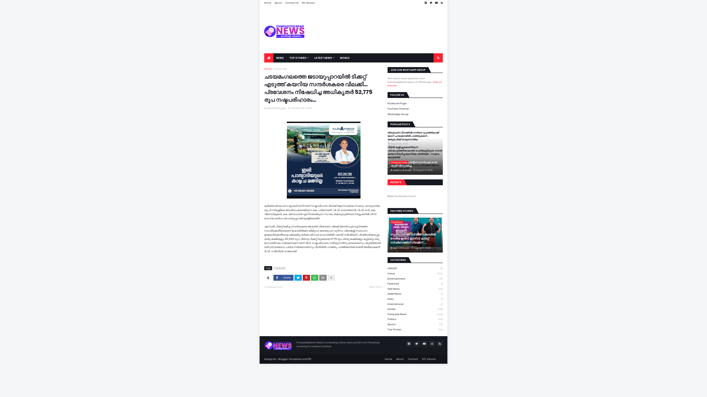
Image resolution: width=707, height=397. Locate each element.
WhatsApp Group (398, 114)
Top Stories (415, 329)
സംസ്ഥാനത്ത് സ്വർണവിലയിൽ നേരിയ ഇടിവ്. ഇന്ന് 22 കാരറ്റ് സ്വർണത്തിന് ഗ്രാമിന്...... (413, 239)
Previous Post (274, 287)
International (415, 304)
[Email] (323, 278)
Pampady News (415, 314)
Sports (415, 324)
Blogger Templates (290, 359)
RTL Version (429, 359)
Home (268, 69)
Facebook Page (397, 103)
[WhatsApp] (314, 278)
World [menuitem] (345, 58)
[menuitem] (268, 57)
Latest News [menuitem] (323, 58)
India (415, 299)
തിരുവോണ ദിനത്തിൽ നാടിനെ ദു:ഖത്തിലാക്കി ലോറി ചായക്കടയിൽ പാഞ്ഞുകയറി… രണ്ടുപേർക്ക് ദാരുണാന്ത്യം (413, 136)
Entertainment (415, 278)
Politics (415, 319)
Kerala (415, 309)
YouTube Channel (398, 108)
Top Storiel (280, 69)
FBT (310, 359)
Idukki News (415, 294)
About (400, 359)
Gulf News (415, 289)
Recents (395, 182)
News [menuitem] (280, 58)
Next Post (375, 287)
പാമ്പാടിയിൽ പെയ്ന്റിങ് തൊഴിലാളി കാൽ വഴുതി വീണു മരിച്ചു (413, 164)
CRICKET (415, 268)
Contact (413, 359)
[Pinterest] (306, 278)
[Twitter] (298, 278)
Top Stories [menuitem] (297, 58)
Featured (415, 283)
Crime (415, 273)
